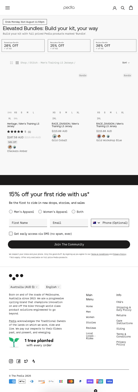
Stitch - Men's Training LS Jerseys (51, 62)
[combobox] (96, 223)
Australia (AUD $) (22, 287)
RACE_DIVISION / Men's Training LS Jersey (65, 125)
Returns (121, 315)
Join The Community (69, 244)
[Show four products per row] (17, 62)
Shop (23, 62)
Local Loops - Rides (91, 336)
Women (90, 317)
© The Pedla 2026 (20, 375)
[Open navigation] (7, 7)
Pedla (12, 321)
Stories (91, 322)
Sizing (120, 328)
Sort (124, 62)
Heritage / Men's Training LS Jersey (23, 125)
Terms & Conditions (100, 254)
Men (88, 311)
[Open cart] (131, 8)
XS (15, 112)
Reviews (91, 328)
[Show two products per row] (11, 62)
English (51, 287)
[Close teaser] (95, 384)
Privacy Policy (119, 254)
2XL (54, 118)
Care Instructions (124, 321)
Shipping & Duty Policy (123, 308)
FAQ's (119, 302)
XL (9, 118)
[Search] (123, 8)
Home (89, 306)
